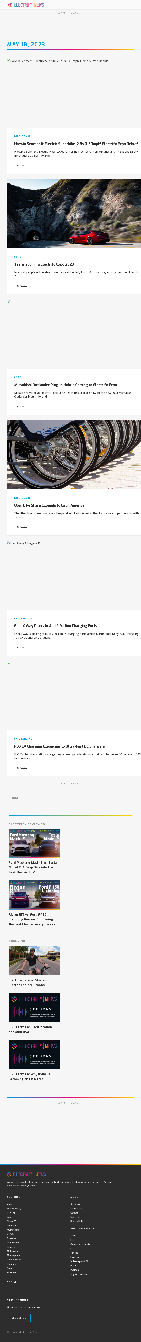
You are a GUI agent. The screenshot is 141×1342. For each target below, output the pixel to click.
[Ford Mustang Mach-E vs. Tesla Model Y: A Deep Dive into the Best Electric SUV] (34, 843)
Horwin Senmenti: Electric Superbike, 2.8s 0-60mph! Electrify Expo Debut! (76, 143)
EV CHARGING (23, 618)
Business (11, 1246)
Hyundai (74, 1257)
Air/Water (12, 1234)
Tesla (73, 1235)
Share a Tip (76, 1208)
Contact (74, 1212)
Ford (72, 1240)
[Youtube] (23, 1289)
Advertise (75, 1204)
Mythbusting (13, 1229)
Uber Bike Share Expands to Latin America (49, 505)
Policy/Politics (14, 1259)
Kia (72, 1248)
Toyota (74, 1252)
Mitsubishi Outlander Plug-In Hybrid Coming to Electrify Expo (65, 385)
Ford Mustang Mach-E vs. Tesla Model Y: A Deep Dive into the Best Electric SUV (33, 867)
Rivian (73, 1265)
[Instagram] (30, 1289)
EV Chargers (13, 1242)
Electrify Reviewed (27, 824)
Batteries (11, 1238)
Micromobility (14, 1208)
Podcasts (12, 1225)
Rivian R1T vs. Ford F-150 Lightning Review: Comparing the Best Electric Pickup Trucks (32, 919)
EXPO (17, 256)
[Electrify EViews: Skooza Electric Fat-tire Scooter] (34, 960)
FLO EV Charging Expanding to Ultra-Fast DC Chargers (59, 746)
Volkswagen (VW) (79, 1261)
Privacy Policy (77, 1221)
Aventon (74, 1269)
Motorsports (13, 1255)
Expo (9, 1217)
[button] (123, 5)
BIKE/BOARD (22, 136)
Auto (9, 1204)
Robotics (11, 1264)
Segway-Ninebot (79, 1274)
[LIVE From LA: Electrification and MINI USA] (34, 1007)
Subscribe (75, 1217)
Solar (10, 1268)
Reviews (11, 1212)
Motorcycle (12, 1251)
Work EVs (12, 1272)
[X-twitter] (16, 1289)
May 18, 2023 (26, 44)
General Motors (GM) (80, 1244)
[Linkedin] (37, 1289)
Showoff (11, 1221)
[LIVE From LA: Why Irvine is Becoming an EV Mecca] (34, 1054)
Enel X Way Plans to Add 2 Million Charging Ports (55, 625)
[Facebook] (9, 1289)
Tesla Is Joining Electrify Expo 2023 (44, 264)
